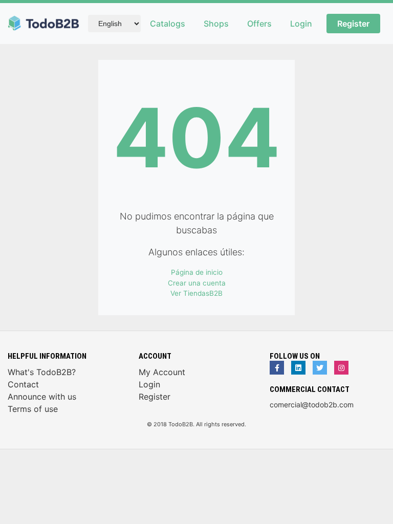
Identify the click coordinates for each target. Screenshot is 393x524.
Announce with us (42, 396)
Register (353, 23)
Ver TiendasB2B (196, 293)
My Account (162, 372)
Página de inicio (197, 272)
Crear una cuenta (197, 283)
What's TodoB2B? (42, 372)
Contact (23, 384)
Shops (216, 23)
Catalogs (167, 23)
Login (301, 23)
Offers (259, 23)
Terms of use (33, 409)
